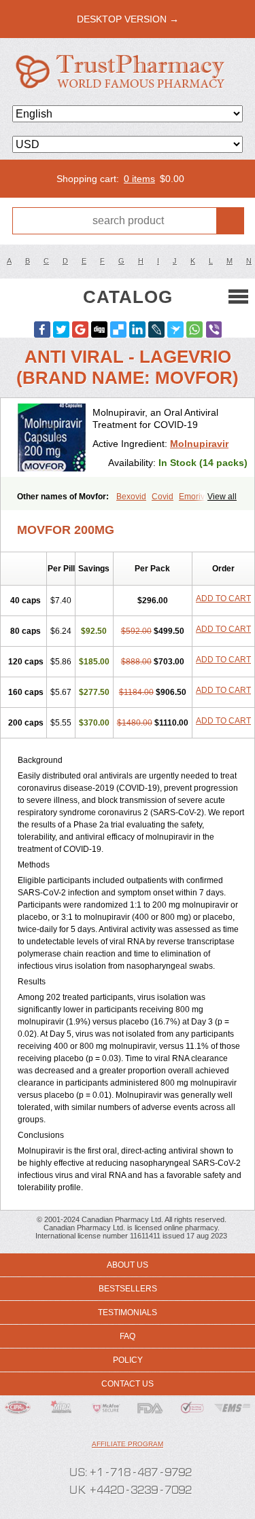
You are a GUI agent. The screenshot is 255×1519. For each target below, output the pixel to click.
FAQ (127, 1336)
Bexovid (131, 496)
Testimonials (127, 1312)
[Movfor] (52, 437)
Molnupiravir (199, 443)
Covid (162, 496)
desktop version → (128, 19)
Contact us (127, 1384)
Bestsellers (128, 1288)
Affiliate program (127, 1444)
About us (127, 1265)
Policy (128, 1360)
